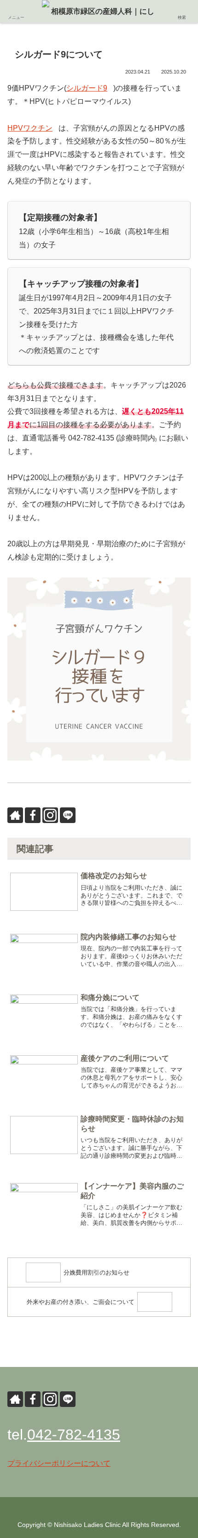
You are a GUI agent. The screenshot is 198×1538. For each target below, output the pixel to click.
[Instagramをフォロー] (50, 815)
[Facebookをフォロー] (33, 815)
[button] (179, 1440)
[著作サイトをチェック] (15, 815)
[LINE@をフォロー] (68, 815)
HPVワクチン (29, 128)
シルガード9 (86, 88)
